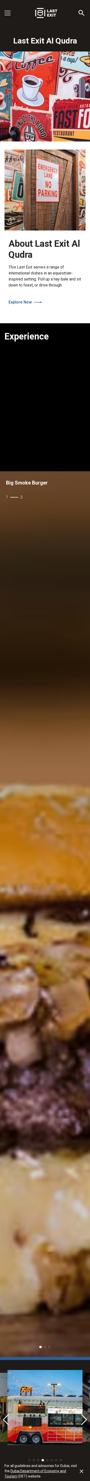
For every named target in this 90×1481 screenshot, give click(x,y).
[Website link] (82, 1471)
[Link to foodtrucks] (45, 914)
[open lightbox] (45, 1407)
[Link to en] (45, 13)
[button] (10, 13)
